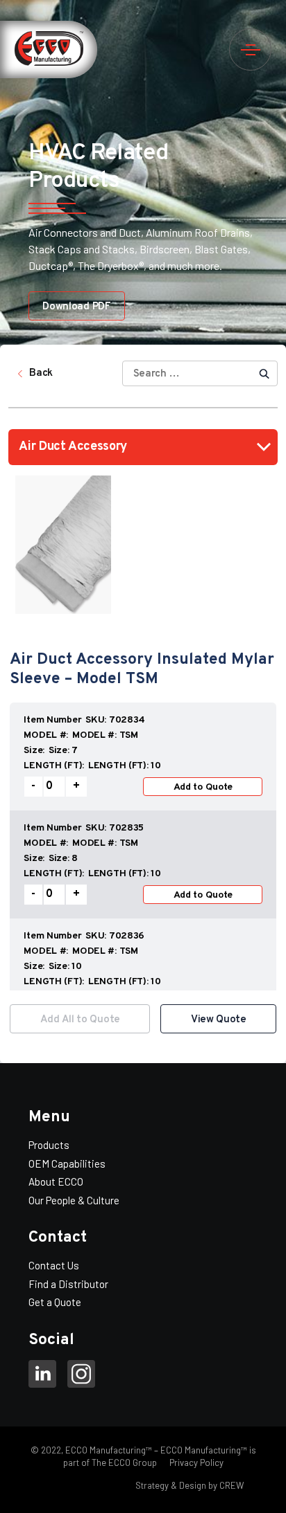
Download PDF (76, 307)
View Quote (218, 1019)
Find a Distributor (68, 1284)
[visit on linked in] (42, 1376)
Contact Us (53, 1265)
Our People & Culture (73, 1200)
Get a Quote (54, 1302)
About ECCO (55, 1181)
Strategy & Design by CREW (189, 1485)
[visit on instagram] (81, 1376)
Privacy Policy (195, 1462)
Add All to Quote (80, 1019)
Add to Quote (203, 787)
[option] (143, 836)
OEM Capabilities (67, 1163)
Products (48, 1145)
